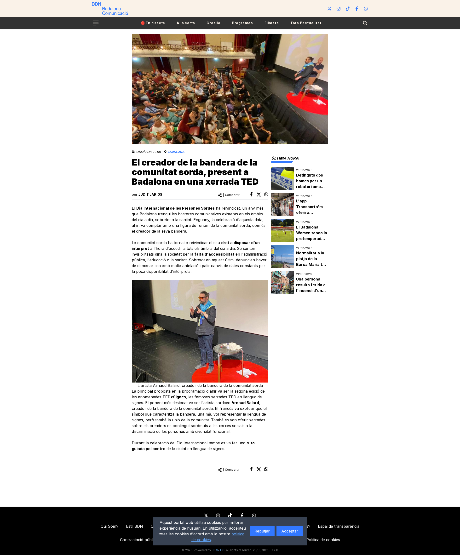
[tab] (285, 158)
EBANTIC (218, 550)
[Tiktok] (347, 8)
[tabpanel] (299, 230)
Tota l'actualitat (306, 23)
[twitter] (258, 194)
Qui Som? (109, 526)
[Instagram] (338, 8)
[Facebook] (357, 8)
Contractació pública (139, 539)
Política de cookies (323, 539)
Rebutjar (262, 531)
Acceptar (289, 531)
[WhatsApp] (366, 8)
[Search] (365, 23)
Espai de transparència (338, 526)
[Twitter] (329, 8)
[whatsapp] (266, 194)
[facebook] (251, 194)
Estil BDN (134, 526)
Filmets (271, 23)
